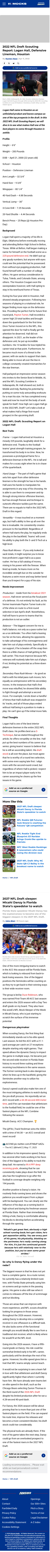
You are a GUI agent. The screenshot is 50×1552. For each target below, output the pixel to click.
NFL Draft (14, 878)
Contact (6, 1503)
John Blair (10, 921)
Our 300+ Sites (38, 1503)
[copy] (18, 63)
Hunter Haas (11, 59)
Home (5, 878)
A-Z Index (35, 1522)
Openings (35, 1499)
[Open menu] (4, 3)
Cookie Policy (9, 1517)
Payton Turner (21, 314)
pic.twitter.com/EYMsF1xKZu (29, 1144)
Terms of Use (37, 1513)
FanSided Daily (9, 1508)
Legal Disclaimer (39, 1517)
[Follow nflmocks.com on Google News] (43, 790)
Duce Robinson (29, 994)
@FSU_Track (13, 1129)
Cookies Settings (10, 1527)
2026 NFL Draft (32, 1392)
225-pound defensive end (15, 255)
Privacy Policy (9, 1513)
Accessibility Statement (14, 1522)
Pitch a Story (37, 1508)
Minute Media (15, 1533)
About (5, 1499)
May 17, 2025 (30, 1147)
